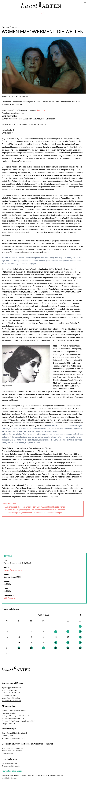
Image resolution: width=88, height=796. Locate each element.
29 (68, 648)
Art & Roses (8, 598)
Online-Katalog (7, 753)
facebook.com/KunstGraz (11, 698)
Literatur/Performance (12, 570)
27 (43, 648)
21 (56, 642)
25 (19, 648)
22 (68, 642)
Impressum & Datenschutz (11, 700)
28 (56, 648)
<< (7, 614)
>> (80, 614)
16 (80, 637)
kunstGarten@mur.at (9, 695)
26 (31, 648)
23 (80, 642)
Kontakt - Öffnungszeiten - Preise (14, 710)
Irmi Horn (41, 110)
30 (80, 648)
